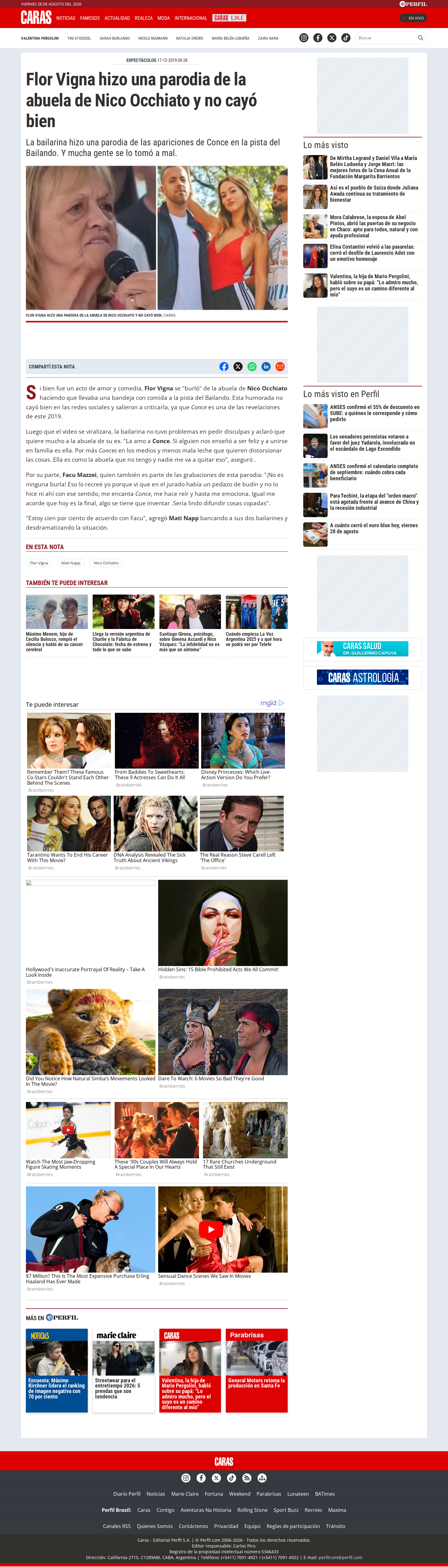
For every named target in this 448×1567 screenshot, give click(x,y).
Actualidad (117, 18)
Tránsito (335, 1526)
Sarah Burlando (115, 38)
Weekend (240, 1494)
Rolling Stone (252, 1510)
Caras (144, 1510)
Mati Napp (70, 563)
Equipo (252, 1526)
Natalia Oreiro (189, 38)
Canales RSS (117, 1526)
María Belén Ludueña (231, 38)
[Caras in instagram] (303, 37)
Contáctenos (193, 1526)
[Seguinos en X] (331, 37)
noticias (57, 1336)
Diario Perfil (126, 1494)
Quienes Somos (155, 1526)
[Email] (280, 366)
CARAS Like (229, 17)
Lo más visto (325, 145)
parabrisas (257, 1336)
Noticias (65, 18)
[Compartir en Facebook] (224, 366)
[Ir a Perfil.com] (413, 5)
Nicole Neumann (153, 38)
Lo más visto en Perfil (341, 394)
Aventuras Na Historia (206, 1510)
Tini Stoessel (79, 38)
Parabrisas (269, 1494)
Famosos (90, 18)
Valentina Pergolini (40, 38)
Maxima (337, 1510)
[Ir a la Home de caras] (36, 22)
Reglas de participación (293, 1526)
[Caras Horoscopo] (362, 683)
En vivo (416, 18)
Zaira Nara (268, 38)
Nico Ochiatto (106, 563)
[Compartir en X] (238, 366)
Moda (164, 18)
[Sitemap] (262, 1478)
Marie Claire (185, 1494)
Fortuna (214, 1494)
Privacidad (226, 1526)
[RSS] (246, 1478)
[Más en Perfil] (62, 1318)
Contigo (166, 1510)
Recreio (313, 1510)
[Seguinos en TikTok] (345, 37)
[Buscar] (421, 38)
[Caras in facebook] (317, 37)
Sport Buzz (286, 1510)
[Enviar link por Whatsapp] (252, 366)
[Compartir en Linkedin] (266, 366)
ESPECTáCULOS (141, 60)
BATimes (325, 1494)
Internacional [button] (191, 18)
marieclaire (124, 1336)
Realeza (144, 18)
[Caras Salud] (362, 654)
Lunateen (298, 1494)
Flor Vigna (39, 563)
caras (190, 1336)
